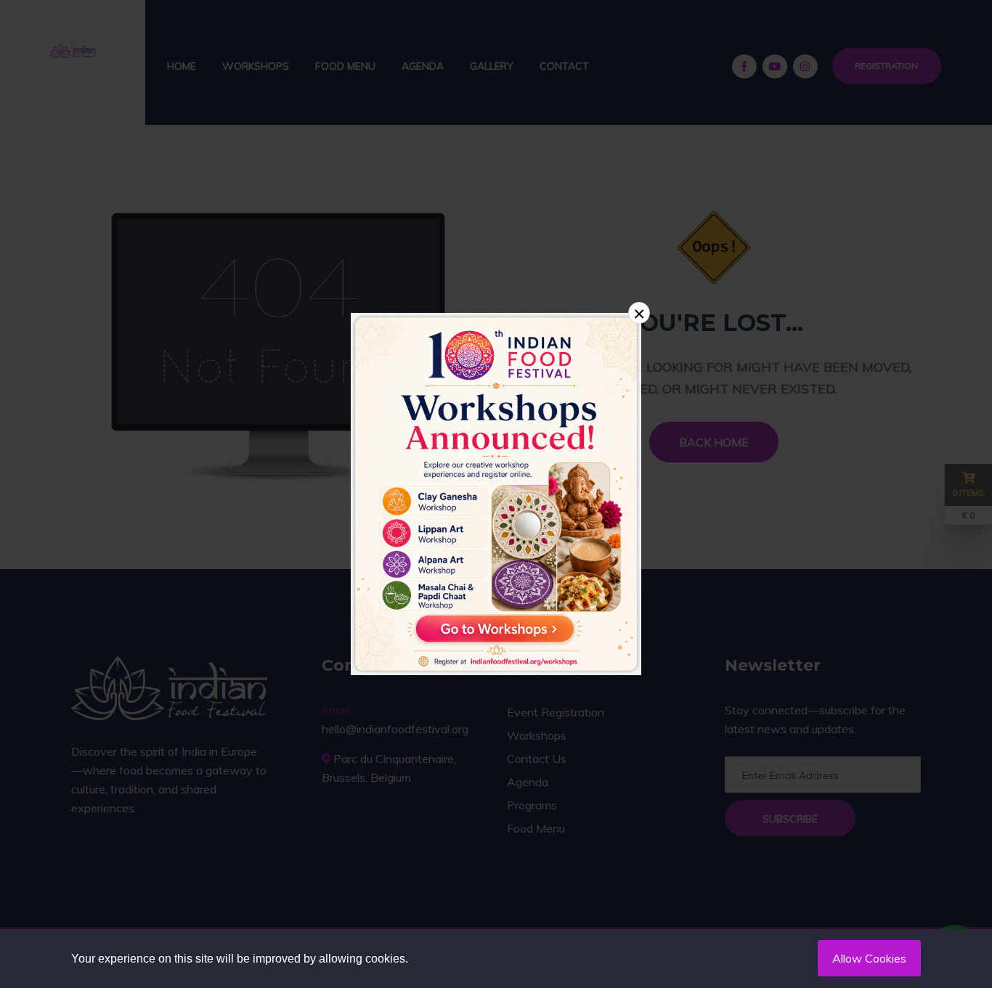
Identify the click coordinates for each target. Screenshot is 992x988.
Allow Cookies (869, 958)
